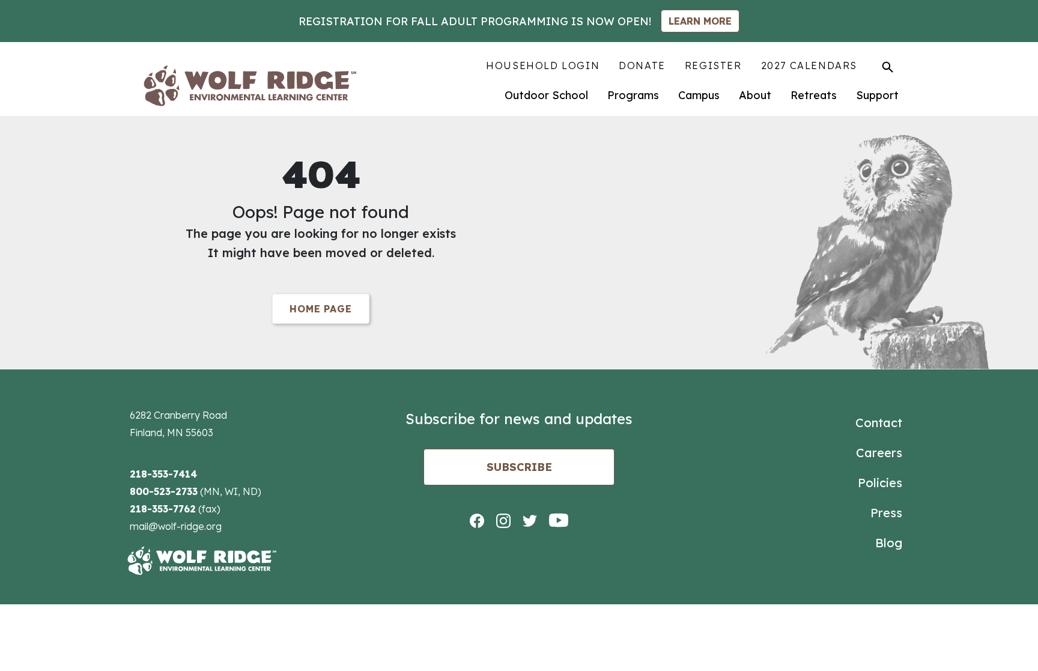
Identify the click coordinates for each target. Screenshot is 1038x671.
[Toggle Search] (887, 66)
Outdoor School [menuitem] (546, 95)
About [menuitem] (755, 95)
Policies (880, 482)
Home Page (320, 309)
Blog (888, 542)
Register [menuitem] (713, 65)
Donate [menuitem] (642, 65)
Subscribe (519, 467)
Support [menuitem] (877, 95)
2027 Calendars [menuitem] (809, 65)
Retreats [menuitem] (814, 95)
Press (886, 512)
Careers (879, 452)
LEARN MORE (700, 21)
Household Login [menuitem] (542, 65)
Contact (878, 422)
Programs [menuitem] (633, 95)
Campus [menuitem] (699, 95)
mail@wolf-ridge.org (176, 526)
